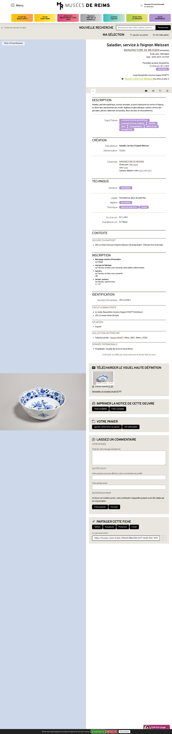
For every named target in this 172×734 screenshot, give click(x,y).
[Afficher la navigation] (12, 5)
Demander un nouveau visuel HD (105, 391)
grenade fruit (126, 129)
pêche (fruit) (151, 126)
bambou (152, 123)
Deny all (112, 731)
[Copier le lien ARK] (163, 538)
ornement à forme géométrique (134, 120)
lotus (123, 126)
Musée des (22, 18)
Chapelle (114, 18)
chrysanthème (136, 126)
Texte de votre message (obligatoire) (106, 449)
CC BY (110, 386)
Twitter (97, 527)
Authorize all (99, 731)
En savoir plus (148, 7)
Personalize (124, 732)
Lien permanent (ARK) (100, 533)
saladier (122, 150)
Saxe (126, 167)
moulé (144, 207)
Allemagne (133, 164)
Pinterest (122, 527)
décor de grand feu (129, 207)
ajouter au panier (140, 35)
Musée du (91, 18)
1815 (141, 170)
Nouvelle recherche (96, 28)
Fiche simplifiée (100, 409)
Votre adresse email (99, 483)
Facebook (109, 527)
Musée (45, 18)
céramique (162, 69)
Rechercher (163, 27)
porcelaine (125, 202)
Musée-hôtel (137, 18)
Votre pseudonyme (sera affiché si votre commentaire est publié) (117, 473)
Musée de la (68, 18)
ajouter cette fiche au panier (107, 427)
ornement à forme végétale (132, 123)
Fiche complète (117, 409)
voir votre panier (162, 35)
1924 (149, 170)
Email (134, 527)
